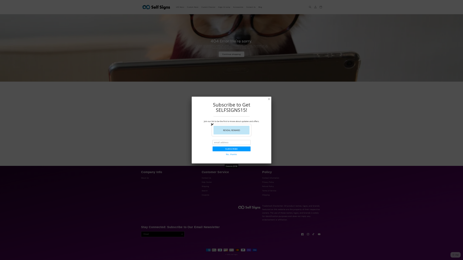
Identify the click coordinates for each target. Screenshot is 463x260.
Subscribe (231, 148)
